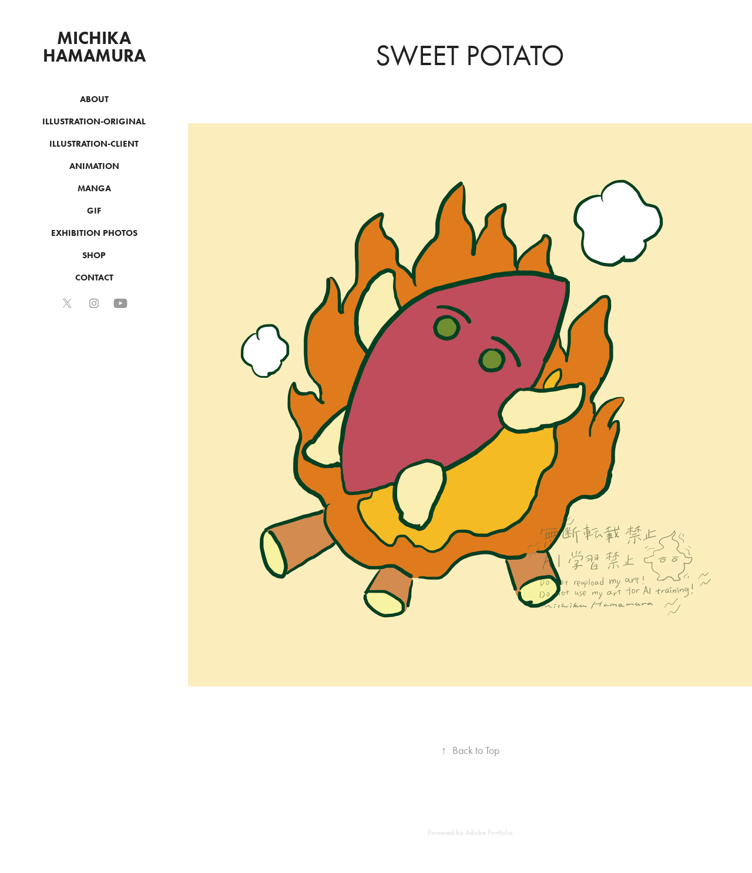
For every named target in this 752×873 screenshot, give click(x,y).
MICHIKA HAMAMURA (94, 46)
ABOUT (94, 99)
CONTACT (94, 277)
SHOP (94, 255)
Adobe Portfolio (489, 832)
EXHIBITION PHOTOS (94, 233)
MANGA (94, 188)
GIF (94, 210)
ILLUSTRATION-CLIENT (94, 143)
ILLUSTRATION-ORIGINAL (94, 121)
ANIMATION (94, 166)
